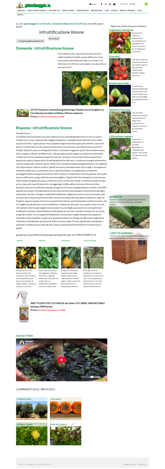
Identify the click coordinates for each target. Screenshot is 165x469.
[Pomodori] (120, 69)
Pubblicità (142, 464)
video (139, 10)
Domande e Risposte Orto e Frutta (69, 23)
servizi (20, 15)
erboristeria (96, 10)
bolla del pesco (57, 424)
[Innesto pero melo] (120, 96)
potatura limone (25, 424)
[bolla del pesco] (65, 433)
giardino (21, 10)
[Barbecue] (129, 211)
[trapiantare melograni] (120, 42)
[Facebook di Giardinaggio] (101, 4)
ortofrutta (54, 10)
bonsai (114, 10)
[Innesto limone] (94, 257)
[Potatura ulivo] (31, 408)
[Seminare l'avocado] (120, 122)
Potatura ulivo (24, 399)
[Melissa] (49, 257)
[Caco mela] (65, 408)
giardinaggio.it (31, 23)
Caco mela (55, 399)
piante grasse (68, 10)
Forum (93, 4)
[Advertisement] (44, 21)
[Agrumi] (27, 257)
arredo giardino (127, 10)
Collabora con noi (130, 464)
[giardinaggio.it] (33, 5)
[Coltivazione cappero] (120, 149)
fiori (107, 10)
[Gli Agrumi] (72, 257)
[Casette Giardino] (129, 247)
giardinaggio (83, 10)
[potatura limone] (31, 433)
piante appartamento (37, 10)
